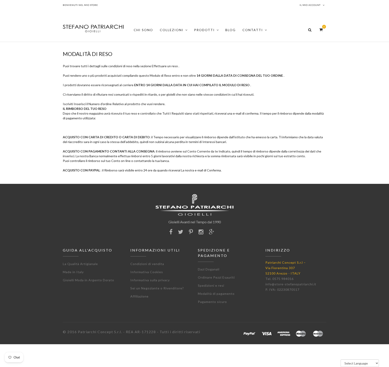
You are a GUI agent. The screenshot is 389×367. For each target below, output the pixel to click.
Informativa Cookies (146, 272)
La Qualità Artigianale (80, 264)
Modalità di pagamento (216, 293)
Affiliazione (139, 296)
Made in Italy (73, 272)
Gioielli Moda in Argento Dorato (88, 280)
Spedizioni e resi (211, 285)
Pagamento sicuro (212, 302)
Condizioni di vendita (147, 264)
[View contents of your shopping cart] (321, 29)
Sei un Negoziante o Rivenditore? (157, 288)
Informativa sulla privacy (150, 280)
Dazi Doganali (208, 269)
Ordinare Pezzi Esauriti (216, 277)
